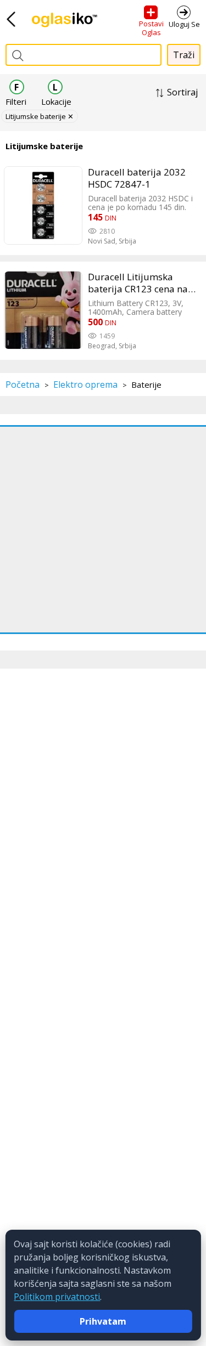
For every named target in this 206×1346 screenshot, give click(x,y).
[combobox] (83, 55)
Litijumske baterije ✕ (39, 116)
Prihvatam (103, 1321)
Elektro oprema (85, 384)
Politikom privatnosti (57, 1297)
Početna (22, 384)
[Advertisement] (103, 529)
